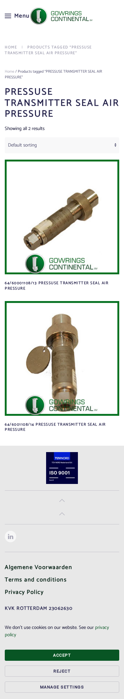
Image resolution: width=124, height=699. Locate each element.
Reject (62, 671)
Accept (62, 655)
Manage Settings (62, 687)
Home (9, 71)
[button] (17, 16)
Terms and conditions (36, 580)
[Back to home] (62, 16)
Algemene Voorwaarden (38, 567)
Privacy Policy (24, 592)
